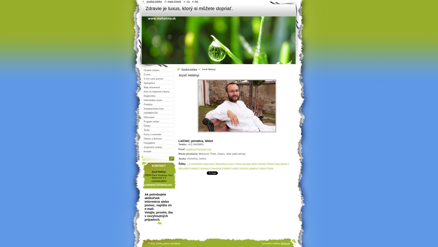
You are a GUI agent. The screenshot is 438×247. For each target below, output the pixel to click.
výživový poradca (248, 168)
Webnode (285, 243)
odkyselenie (281, 163)
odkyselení (183, 168)
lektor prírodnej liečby (246, 163)
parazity (195, 168)
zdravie (262, 168)
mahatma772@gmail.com (198, 149)
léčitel (271, 163)
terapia (226, 168)
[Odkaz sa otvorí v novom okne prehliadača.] (237, 132)
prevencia (216, 168)
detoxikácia (221, 163)
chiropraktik (196, 163)
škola (270, 168)
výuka (235, 168)
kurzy (231, 163)
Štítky (181, 163)
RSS (188, 1)
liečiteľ (262, 163)
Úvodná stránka (189, 69)
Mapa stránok (174, 1)
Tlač (196, 1)
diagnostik (209, 163)
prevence (205, 168)
